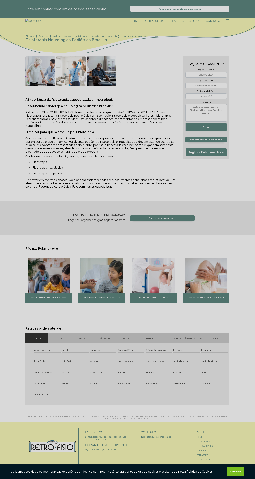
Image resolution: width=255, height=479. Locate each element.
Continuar (235, 471)
